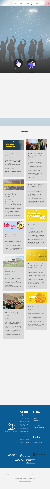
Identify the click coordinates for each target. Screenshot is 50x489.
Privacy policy (6, 474)
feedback (45, 474)
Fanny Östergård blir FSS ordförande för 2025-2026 (35, 155)
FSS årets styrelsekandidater (34, 225)
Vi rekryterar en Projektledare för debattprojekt (11, 194)
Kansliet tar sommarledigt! (10, 271)
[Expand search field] (42, 3)
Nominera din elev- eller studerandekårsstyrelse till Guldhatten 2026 (36, 265)
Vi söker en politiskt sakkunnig (11, 154)
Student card (10, 35)
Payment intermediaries (36, 474)
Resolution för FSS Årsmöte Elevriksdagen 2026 (13, 313)
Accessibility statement (25, 474)
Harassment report (14, 474)
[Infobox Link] (18, 64)
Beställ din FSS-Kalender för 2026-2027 (13, 235)
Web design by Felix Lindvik (25, 481)
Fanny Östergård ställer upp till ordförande (36, 185)
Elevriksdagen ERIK (34, 306)
